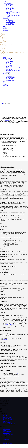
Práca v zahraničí (7, 431)
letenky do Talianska (9, 324)
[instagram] (1, 409)
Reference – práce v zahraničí (13, 12)
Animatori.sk (6, 433)
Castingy (8, 19)
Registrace (5, 30)
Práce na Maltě (9, 10)
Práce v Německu (10, 8)
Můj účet (5, 415)
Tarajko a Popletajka (8, 434)
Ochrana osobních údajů (9, 424)
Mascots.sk (6, 430)
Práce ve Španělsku (10, 4)
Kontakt (5, 28)
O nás (4, 27)
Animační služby (10, 23)
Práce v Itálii (9, 11)
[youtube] (1, 412)
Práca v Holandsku (7, 443)
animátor (7, 120)
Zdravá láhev (6, 439)
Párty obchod (6, 429)
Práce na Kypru (9, 5)
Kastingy (5, 339)
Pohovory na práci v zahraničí (13, 15)
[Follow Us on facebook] (1, 407)
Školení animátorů (10, 22)
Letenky (8, 16)
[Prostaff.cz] (12, 46)
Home (1, 103)
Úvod (4, 1)
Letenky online (6, 442)
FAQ (4, 26)
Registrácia (16, 373)
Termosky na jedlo (7, 440)
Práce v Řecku (9, 7)
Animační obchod (10, 24)
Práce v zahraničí (7, 3)
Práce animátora (10, 20)
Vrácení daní (9, 14)
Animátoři (5, 18)
